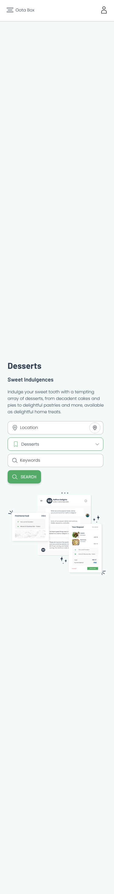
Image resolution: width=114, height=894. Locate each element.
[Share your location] (94, 427)
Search (28, 476)
